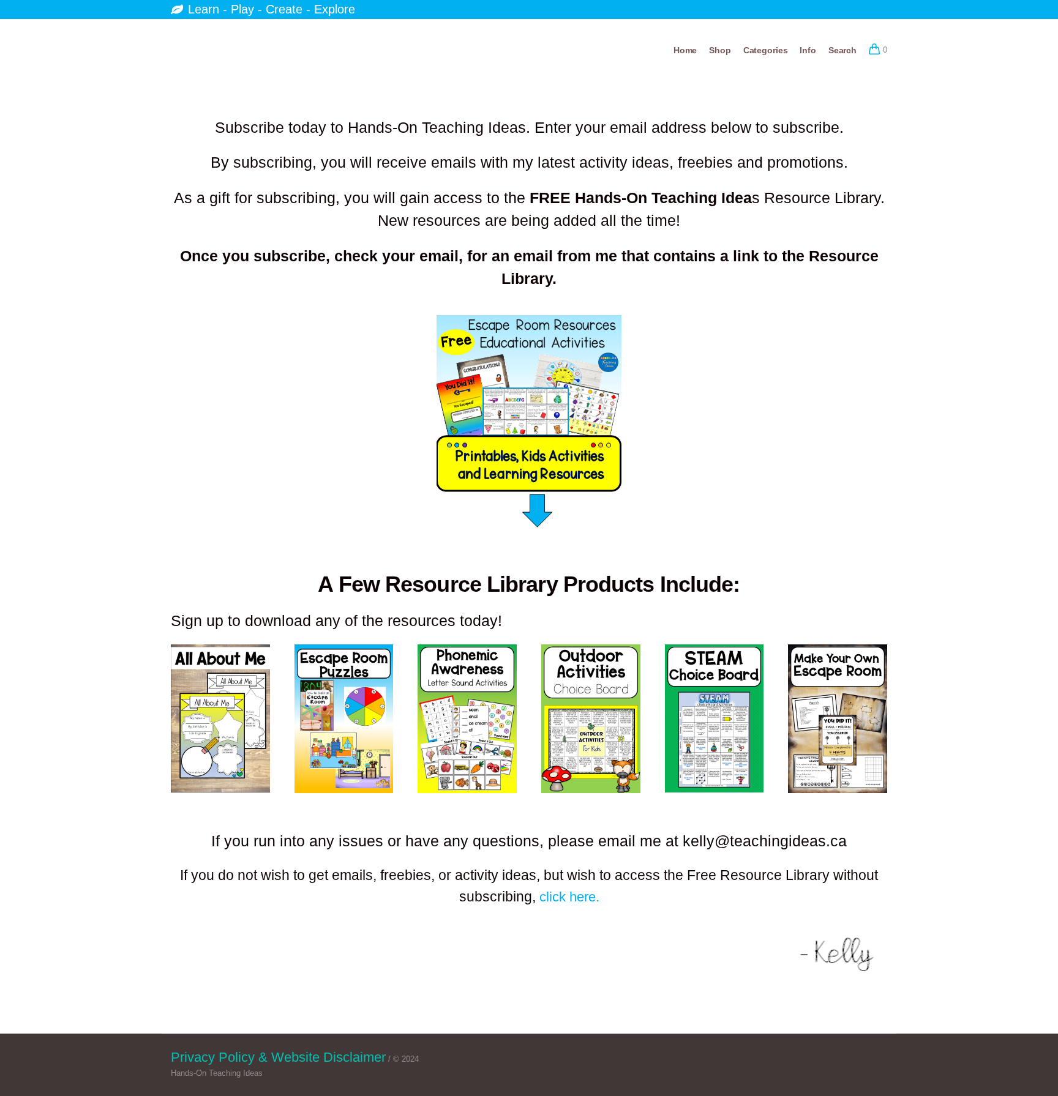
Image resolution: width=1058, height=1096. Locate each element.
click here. (569, 896)
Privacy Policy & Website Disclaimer (278, 1057)
